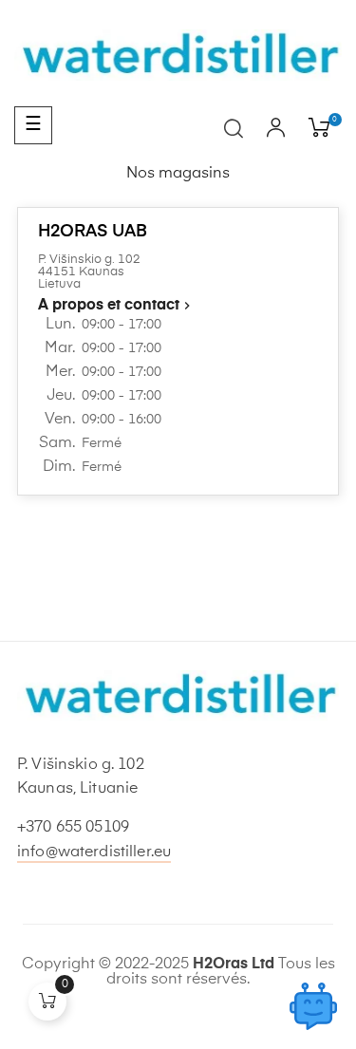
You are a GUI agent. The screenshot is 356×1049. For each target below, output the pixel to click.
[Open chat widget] (313, 1006)
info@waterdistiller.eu (94, 852)
